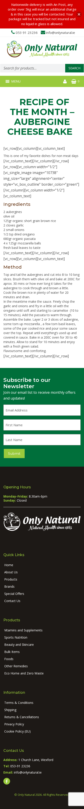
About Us (11, 572)
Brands (9, 586)
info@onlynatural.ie (60, 32)
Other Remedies (16, 666)
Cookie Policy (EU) (17, 731)
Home (8, 565)
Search (74, 68)
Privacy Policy (14, 724)
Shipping (10, 710)
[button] (16, 81)
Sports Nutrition (15, 637)
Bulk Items (12, 652)
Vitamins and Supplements (23, 630)
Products (10, 579)
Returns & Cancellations (21, 717)
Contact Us (12, 601)
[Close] (79, 14)
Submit (14, 453)
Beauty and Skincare (19, 644)
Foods (8, 659)
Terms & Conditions (18, 702)
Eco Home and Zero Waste (24, 673)
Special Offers (14, 594)
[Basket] (73, 81)
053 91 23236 (27, 32)
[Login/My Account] (65, 81)
